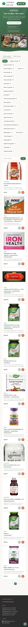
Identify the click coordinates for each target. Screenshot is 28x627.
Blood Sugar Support (9, 106)
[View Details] (19, 192)
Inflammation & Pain (9, 128)
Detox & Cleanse (8, 76)
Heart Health (8, 72)
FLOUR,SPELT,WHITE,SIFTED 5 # (13, 183)
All (5, 61)
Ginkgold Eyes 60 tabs (10, 253)
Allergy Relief (8, 140)
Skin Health (7, 83)
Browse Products (12, 26)
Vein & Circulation (9, 113)
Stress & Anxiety (8, 117)
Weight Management (10, 143)
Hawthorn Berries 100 (10, 361)
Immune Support (9, 68)
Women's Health (8, 80)
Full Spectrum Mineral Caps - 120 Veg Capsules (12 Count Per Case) (13, 218)
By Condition (8, 56)
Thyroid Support (8, 136)
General (20, 68)
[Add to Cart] (22, 192)
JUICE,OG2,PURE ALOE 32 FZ (12, 465)
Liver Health (7, 110)
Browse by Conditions (15, 22)
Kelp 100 (6, 533)
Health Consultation (14, 31)
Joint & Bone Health (9, 121)
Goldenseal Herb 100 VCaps (11, 325)
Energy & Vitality (9, 65)
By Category (18, 56)
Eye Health (7, 95)
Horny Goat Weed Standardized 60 (13, 429)
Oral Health (7, 147)
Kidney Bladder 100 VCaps (11, 567)
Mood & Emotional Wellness (11, 125)
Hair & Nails (19, 132)
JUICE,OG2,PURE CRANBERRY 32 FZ (14, 499)
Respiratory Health (9, 91)
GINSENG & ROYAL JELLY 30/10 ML (14, 289)
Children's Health (8, 151)
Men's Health (7, 102)
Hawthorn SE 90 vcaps (10, 395)
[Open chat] (25, 624)
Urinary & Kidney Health (10, 98)
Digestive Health (15, 61)
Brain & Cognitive (9, 87)
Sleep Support (8, 132)
